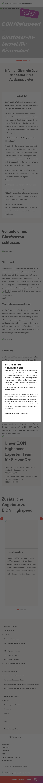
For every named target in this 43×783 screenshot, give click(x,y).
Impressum (24, 413)
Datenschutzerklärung (11, 413)
